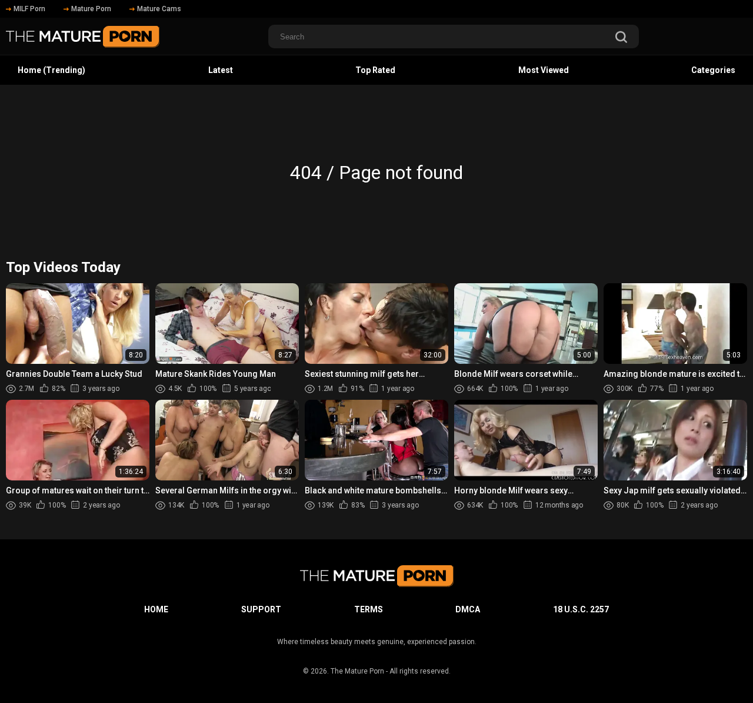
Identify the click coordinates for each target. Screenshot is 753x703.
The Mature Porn (357, 671)
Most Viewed (543, 70)
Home (156, 609)
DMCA (467, 609)
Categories (713, 70)
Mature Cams (159, 9)
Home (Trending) (51, 70)
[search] (621, 38)
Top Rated (375, 70)
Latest (220, 70)
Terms (368, 609)
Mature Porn (91, 9)
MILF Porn (29, 9)
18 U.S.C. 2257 (581, 609)
